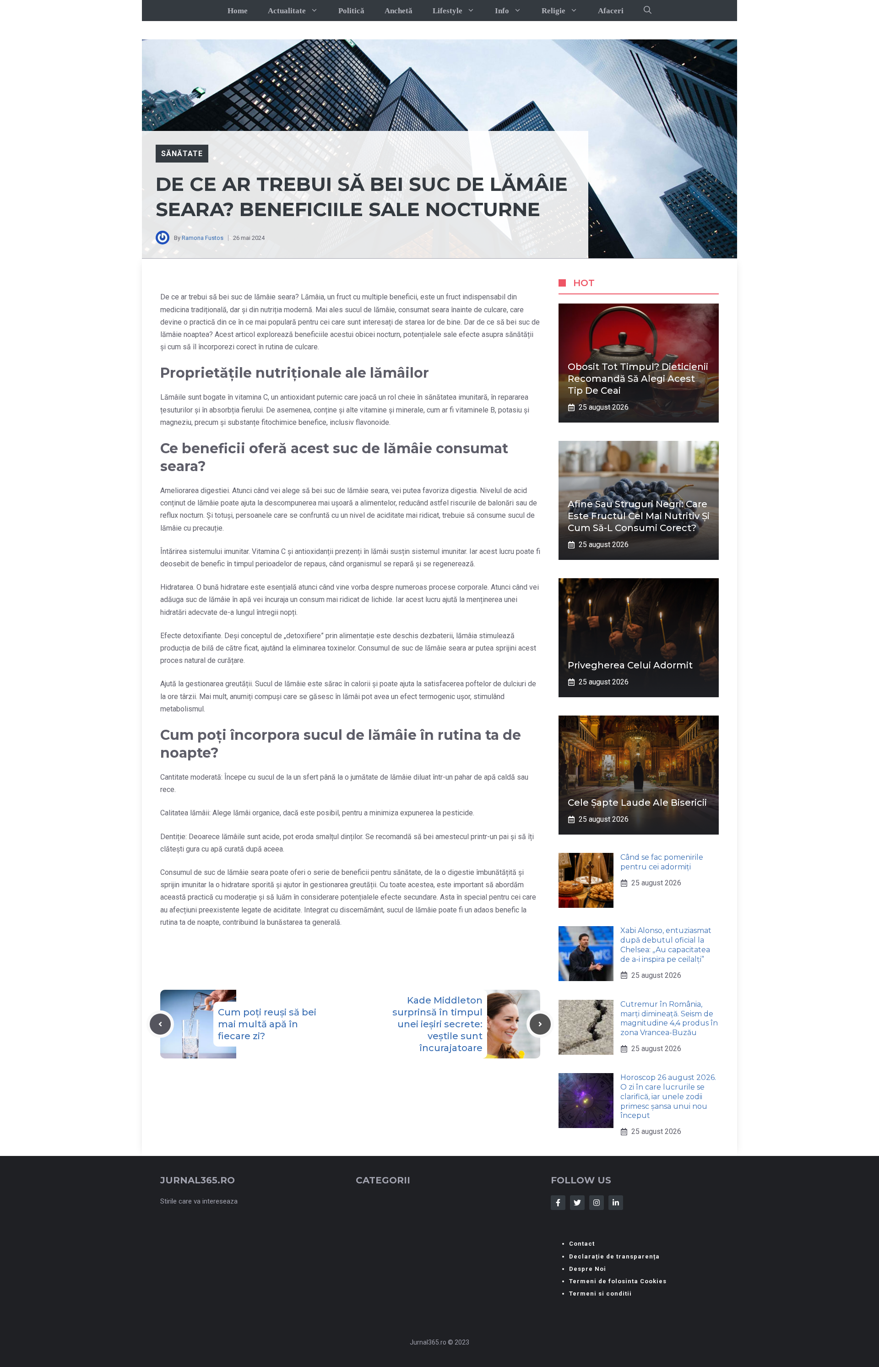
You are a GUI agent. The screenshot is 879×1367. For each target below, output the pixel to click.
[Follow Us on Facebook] (558, 1202)
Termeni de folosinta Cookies (618, 1281)
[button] (648, 10)
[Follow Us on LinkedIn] (615, 1202)
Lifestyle (447, 10)
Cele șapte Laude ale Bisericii (637, 802)
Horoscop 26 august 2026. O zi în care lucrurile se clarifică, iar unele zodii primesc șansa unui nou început (668, 1096)
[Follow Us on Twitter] (577, 1202)
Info (502, 10)
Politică (351, 10)
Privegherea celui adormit (630, 665)
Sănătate (182, 153)
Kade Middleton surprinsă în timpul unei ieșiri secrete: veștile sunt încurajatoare (437, 1024)
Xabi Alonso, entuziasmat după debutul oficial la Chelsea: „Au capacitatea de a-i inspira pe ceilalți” (665, 944)
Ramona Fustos (202, 237)
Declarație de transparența (614, 1256)
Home (238, 10)
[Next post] (540, 1024)
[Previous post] (160, 1024)
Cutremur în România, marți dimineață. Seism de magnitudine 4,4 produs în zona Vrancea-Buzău (669, 1018)
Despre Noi (587, 1268)
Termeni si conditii (600, 1293)
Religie (553, 10)
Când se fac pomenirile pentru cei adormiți (661, 862)
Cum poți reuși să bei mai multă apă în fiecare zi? (267, 1024)
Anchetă (398, 10)
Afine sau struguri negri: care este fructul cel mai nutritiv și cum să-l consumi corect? (639, 516)
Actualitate (287, 10)
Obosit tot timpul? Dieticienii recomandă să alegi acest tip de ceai (638, 378)
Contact (582, 1243)
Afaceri (611, 10)
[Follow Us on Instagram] (596, 1202)
